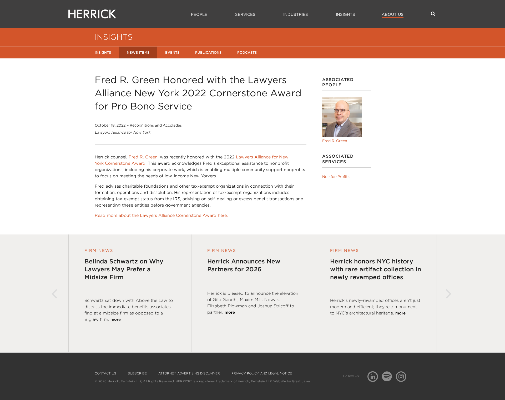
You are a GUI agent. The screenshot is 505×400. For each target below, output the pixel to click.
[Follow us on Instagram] (403, 376)
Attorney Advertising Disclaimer (189, 373)
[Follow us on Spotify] (389, 379)
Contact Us (105, 373)
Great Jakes (301, 381)
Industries (295, 14)
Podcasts (247, 52)
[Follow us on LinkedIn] (374, 377)
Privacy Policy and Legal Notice (261, 373)
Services (245, 14)
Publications (208, 52)
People (199, 14)
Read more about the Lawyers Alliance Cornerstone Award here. (161, 215)
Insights (345, 14)
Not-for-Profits (336, 176)
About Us (392, 14)
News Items (138, 52)
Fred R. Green (143, 156)
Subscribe (137, 373)
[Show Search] (433, 13)
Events (172, 52)
